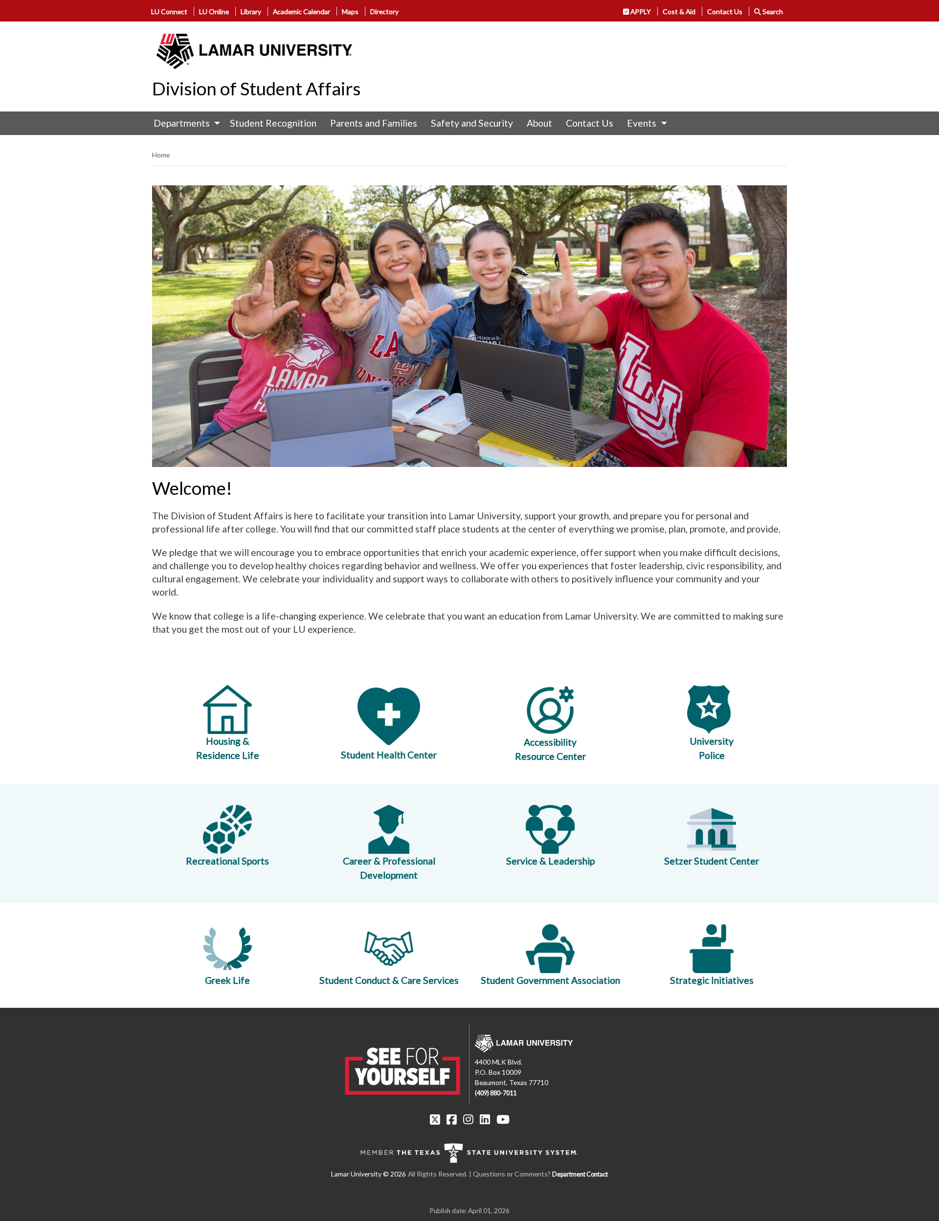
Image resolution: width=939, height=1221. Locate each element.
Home (161, 155)
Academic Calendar (301, 11)
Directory (384, 11)
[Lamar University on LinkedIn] (485, 1119)
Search (772, 11)
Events (641, 123)
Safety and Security (472, 123)
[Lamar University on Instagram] (468, 1119)
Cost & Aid (679, 11)
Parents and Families (373, 123)
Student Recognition (273, 123)
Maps (350, 11)
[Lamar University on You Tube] (503, 1119)
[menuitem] (185, 123)
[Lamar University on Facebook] (452, 1119)
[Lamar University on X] (435, 1119)
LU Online (214, 11)
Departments (182, 123)
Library (251, 11)
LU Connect (169, 11)
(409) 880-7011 (495, 1093)
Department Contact (580, 1174)
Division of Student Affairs (256, 88)
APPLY (640, 11)
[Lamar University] (254, 51)
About (539, 123)
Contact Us (724, 11)
